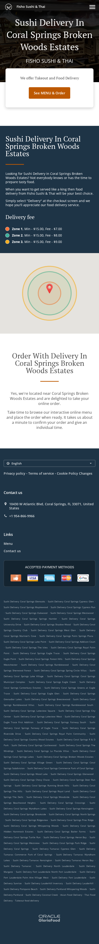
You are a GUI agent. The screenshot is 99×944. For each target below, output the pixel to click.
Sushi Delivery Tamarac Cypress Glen (54, 848)
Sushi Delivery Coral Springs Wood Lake (26, 774)
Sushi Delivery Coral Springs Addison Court (72, 641)
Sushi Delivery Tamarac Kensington (32, 860)
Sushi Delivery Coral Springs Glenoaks (24, 601)
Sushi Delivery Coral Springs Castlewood (34, 745)
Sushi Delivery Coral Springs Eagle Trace (36, 653)
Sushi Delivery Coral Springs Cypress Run (73, 607)
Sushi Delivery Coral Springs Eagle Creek (52, 682)
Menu (8, 543)
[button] (92, 7)
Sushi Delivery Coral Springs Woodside (48, 797)
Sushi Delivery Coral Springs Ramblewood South (65, 705)
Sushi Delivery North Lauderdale (55, 866)
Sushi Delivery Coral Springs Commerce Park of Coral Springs (60, 768)
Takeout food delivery (27, 900)
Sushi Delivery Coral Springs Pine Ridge (72, 820)
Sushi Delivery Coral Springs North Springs (72, 814)
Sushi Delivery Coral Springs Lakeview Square (29, 710)
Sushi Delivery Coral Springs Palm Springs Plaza (66, 636)
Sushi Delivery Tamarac (17, 866)
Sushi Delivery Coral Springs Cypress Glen (71, 601)
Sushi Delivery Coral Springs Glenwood (72, 774)
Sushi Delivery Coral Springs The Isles (27, 647)
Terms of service (41, 473)
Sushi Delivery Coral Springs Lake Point (25, 641)
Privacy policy (14, 473)
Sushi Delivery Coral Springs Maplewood (26, 607)
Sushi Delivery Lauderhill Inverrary (44, 883)
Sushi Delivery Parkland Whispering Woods (63, 889)
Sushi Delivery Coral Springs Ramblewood (45, 664)
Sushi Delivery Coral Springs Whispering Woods (31, 825)
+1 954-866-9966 (22, 516)
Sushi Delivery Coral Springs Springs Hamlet (30, 618)
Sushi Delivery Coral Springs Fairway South (61, 722)
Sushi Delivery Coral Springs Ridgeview (26, 820)
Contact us (12, 551)
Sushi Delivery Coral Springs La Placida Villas (43, 751)
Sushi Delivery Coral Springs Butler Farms (61, 831)
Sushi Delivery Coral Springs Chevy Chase (27, 779)
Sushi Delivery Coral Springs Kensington (71, 808)
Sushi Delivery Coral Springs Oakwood (27, 613)
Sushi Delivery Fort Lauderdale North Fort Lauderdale (46, 871)
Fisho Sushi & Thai (30, 6)
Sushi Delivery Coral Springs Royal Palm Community (55, 733)
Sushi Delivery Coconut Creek (42, 894)
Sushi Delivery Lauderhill (79, 883)
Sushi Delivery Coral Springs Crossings (62, 802)
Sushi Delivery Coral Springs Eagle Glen (36, 693)
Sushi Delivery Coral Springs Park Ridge (64, 843)
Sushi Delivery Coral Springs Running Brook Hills (42, 785)
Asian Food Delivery (71, 894)
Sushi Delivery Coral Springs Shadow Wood (47, 624)
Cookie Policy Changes (74, 473)
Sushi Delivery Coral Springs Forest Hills (40, 659)
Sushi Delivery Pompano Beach (21, 889)
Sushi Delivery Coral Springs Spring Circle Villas (60, 670)
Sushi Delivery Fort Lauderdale (69, 877)
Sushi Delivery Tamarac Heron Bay (74, 860)
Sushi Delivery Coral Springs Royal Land (48, 791)
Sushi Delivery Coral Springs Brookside (25, 814)
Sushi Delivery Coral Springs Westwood (72, 613)
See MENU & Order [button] (49, 93)
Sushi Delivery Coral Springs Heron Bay (65, 837)
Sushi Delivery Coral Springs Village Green (28, 762)
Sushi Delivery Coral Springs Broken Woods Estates (65, 756)
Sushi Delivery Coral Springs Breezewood (47, 699)
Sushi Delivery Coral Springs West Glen (53, 630)
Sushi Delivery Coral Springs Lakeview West (38, 716)
